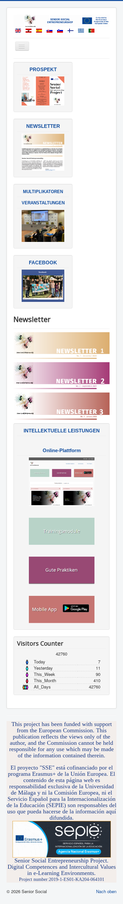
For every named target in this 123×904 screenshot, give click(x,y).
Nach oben (106, 891)
